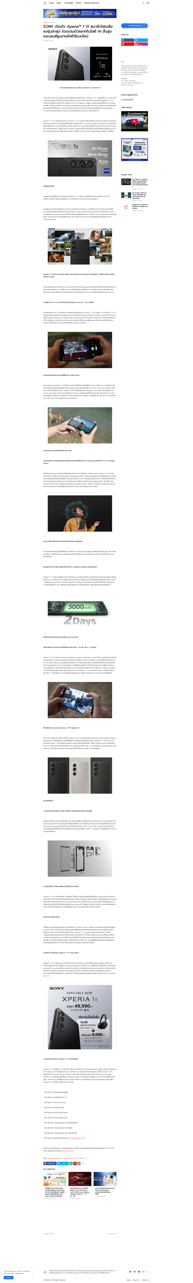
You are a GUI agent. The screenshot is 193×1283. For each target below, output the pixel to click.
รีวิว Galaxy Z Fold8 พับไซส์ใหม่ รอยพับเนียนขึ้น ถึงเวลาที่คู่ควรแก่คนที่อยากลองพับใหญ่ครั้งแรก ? (140, 183)
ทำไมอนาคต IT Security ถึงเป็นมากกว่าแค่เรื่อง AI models (139, 206)
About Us (136, 1280)
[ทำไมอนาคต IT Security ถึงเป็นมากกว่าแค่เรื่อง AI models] (126, 207)
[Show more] (83, 1163)
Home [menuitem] (51, 3)
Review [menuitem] (78, 3)
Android (51, 22)
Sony (64, 1158)
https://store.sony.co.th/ (76, 1138)
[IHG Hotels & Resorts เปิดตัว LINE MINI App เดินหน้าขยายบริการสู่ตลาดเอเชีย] (126, 195)
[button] (143, 3)
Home (45, 22)
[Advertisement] (92, 1216)
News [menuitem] (59, 3)
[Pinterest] (75, 1163)
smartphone (58, 1158)
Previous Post (49, 1234)
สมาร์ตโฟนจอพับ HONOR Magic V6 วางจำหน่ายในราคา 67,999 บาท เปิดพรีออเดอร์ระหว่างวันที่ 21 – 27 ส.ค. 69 (79, 1192)
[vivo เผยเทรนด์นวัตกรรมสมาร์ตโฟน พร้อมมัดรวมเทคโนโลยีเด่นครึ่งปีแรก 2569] (105, 1179)
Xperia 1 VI (82, 1158)
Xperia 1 (75, 1158)
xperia (69, 1158)
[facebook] (127, 40)
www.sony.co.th (68, 1151)
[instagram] (141, 44)
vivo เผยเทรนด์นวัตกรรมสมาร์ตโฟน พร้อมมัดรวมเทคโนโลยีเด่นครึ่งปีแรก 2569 (105, 1191)
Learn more (19, 1273)
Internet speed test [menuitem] (91, 3)
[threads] (148, 1272)
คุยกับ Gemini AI (134, 26)
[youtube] (127, 44)
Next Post (112, 1234)
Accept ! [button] (8, 1277)
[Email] (79, 1163)
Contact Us (146, 1280)
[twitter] (141, 40)
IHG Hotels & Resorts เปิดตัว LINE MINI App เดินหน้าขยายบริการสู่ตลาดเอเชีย (139, 195)
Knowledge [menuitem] (69, 3)
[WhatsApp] (71, 1163)
